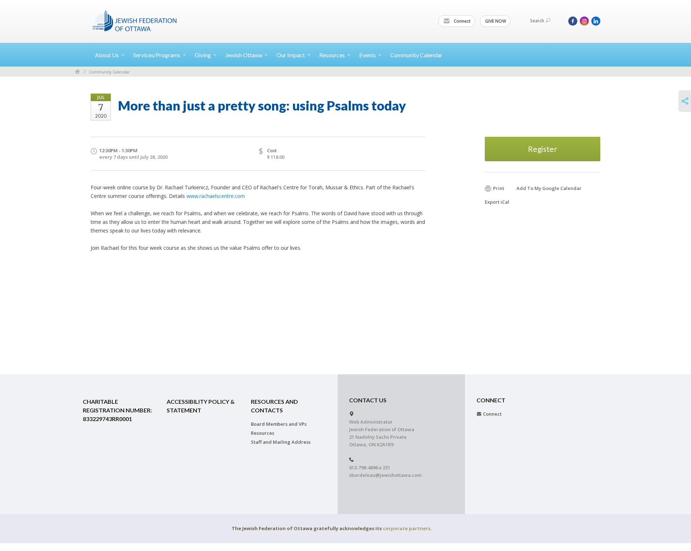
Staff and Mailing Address (281, 442)
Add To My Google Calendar (549, 188)
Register (542, 148)
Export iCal (497, 202)
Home (77, 71)
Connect (462, 21)
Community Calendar (416, 54)
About (107, 54)
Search (537, 21)
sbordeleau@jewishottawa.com (385, 475)
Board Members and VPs (279, 424)
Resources (262, 433)
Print (498, 188)
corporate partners (406, 528)
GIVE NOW (495, 21)
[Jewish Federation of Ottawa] (135, 20)
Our (290, 54)
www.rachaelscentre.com (215, 196)
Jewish (243, 54)
